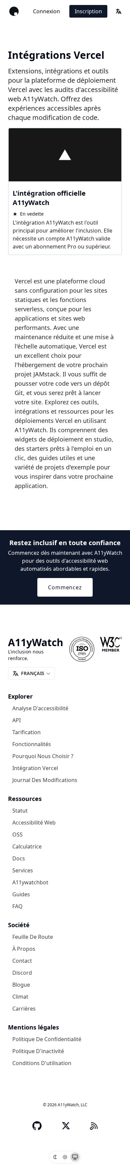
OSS (17, 834)
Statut (20, 810)
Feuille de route (32, 936)
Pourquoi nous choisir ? (42, 756)
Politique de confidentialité (46, 1039)
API (16, 720)
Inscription (88, 11)
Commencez (65, 587)
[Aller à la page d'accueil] (14, 11)
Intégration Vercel (35, 768)
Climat (20, 996)
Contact (22, 960)
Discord (22, 972)
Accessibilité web (34, 822)
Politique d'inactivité (38, 1051)
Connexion (46, 11)
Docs (18, 858)
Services (22, 870)
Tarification (26, 732)
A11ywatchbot (30, 882)
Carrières (24, 1008)
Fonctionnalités (31, 744)
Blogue (21, 984)
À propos (23, 948)
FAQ (17, 906)
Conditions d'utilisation (41, 1063)
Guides (21, 894)
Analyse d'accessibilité (40, 708)
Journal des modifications (44, 780)
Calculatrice (27, 846)
